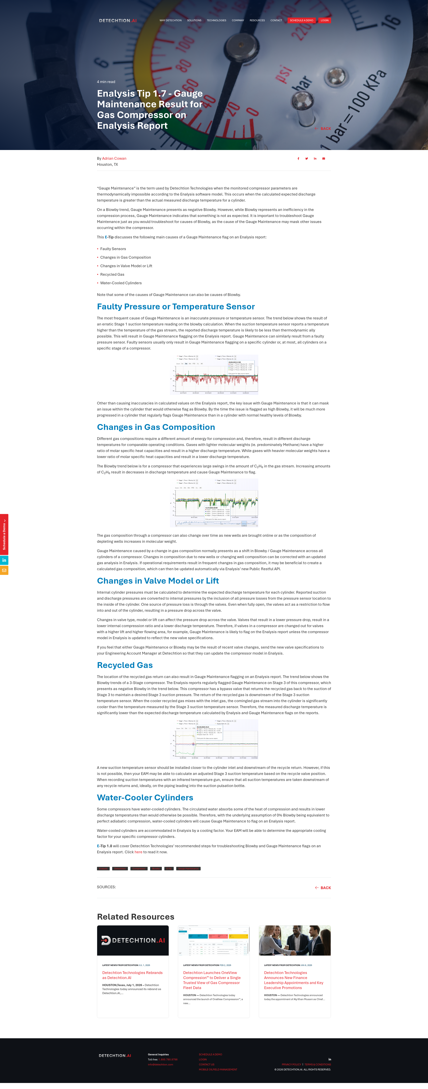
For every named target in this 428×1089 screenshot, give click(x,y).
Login (203, 1059)
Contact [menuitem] (276, 20)
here (138, 851)
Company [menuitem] (238, 20)
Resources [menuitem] (257, 20)
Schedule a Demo (4, 534)
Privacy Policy (291, 1064)
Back (326, 128)
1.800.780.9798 (168, 1059)
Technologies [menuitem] (216, 20)
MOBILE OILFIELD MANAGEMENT (218, 1069)
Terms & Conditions (318, 1064)
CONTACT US (206, 1064)
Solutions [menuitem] (194, 20)
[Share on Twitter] (306, 162)
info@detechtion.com (160, 1064)
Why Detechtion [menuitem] (171, 20)
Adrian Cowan (114, 158)
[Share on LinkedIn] (315, 162)
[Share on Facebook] (298, 162)
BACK (326, 887)
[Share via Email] (323, 162)
